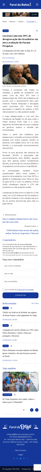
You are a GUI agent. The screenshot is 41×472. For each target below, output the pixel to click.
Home (5, 21)
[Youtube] (20, 458)
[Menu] (4, 4)
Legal (20, 455)
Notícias (12, 21)
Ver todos (34, 303)
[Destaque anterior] (31, 410)
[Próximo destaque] (36, 410)
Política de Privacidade (25, 290)
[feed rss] (27, 458)
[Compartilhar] (36, 30)
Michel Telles (7, 394)
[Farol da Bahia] (20, 4)
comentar (20, 295)
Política (21, 21)
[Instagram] (24, 458)
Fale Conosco (20, 450)
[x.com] (17, 458)
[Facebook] (14, 458)
